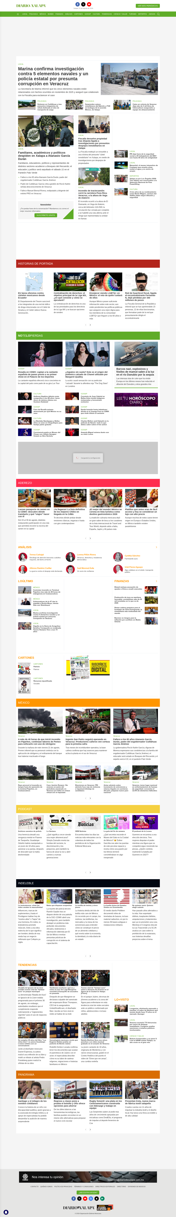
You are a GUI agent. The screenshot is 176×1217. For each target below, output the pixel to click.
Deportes (142, 14)
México (43, 14)
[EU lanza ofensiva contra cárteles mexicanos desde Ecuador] (34, 282)
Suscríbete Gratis (46, 215)
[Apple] (96, 1198)
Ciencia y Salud (120, 14)
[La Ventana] (59, 822)
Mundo (51, 14)
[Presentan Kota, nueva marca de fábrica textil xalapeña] (141, 1090)
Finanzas (59, 14)
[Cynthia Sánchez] (118, 557)
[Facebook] (77, 4)
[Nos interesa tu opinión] (88, 1177)
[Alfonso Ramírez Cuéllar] (23, 569)
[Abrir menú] (18, 14)
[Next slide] (90, 325)
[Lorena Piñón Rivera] (70, 557)
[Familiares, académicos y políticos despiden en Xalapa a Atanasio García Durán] (46, 131)
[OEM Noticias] (88, 822)
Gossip (88, 14)
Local (24, 14)
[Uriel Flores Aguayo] (118, 569)
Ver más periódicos (148, 6)
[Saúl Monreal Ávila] (70, 569)
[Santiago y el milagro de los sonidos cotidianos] (34, 1090)
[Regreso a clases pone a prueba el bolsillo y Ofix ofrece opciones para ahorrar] (70, 1090)
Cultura (96, 14)
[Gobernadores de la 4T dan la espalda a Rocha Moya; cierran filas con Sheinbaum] (24, 602)
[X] (83, 4)
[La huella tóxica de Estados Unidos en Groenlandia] (116, 896)
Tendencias (107, 14)
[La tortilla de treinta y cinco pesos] (88, 896)
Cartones (78, 14)
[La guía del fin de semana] (116, 822)
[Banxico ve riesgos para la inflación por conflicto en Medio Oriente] (151, 620)
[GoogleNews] (91, 1198)
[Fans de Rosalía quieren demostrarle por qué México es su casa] (25, 410)
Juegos (152, 14)
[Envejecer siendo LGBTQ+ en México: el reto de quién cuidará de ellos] (105, 282)
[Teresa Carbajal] (23, 557)
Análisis (68, 14)
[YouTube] (89, 4)
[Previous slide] (86, 325)
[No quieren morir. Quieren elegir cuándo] (145, 896)
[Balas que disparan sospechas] (59, 896)
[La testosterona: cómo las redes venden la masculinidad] (31, 896)
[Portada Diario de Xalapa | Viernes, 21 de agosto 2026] (88, 668)
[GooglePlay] (102, 1198)
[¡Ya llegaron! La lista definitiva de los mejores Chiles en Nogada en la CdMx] (70, 498)
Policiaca (33, 14)
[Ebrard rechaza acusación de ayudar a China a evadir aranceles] (151, 590)
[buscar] (158, 14)
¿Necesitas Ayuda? (88, 1193)
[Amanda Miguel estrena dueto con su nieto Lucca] (72, 433)
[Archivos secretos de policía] (31, 822)
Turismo (132, 14)
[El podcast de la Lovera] (145, 822)
